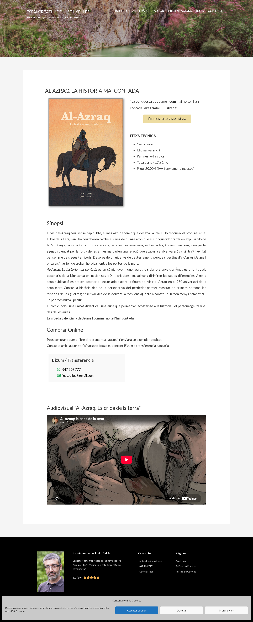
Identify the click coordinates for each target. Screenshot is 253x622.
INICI (118, 11)
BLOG (200, 11)
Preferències (226, 610)
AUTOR (159, 11)
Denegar (182, 610)
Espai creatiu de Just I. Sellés (58, 11)
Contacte (216, 11)
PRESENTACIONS (180, 11)
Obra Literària (138, 11)
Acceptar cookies (137, 610)
